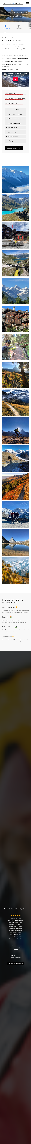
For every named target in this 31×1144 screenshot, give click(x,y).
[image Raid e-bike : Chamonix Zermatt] (16, 180)
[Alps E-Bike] (12, 3)
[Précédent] (6, 907)
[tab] (6, 28)
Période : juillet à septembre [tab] (15, 114)
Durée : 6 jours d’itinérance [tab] (15, 110)
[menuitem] (26, 3)
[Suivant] (30, 24)
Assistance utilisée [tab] (12, 132)
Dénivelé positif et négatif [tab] (14, 123)
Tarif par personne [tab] (12, 141)
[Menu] (26, 3)
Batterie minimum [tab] (12, 128)
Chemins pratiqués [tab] (13, 136)
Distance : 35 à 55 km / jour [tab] (15, 119)
